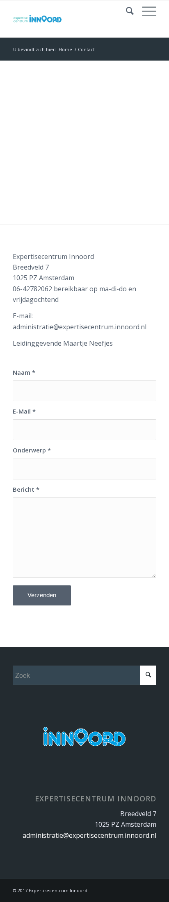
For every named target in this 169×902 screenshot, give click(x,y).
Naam (24, 372)
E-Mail (24, 411)
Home (65, 49)
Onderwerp (32, 450)
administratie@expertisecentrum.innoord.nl (89, 835)
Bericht (26, 489)
